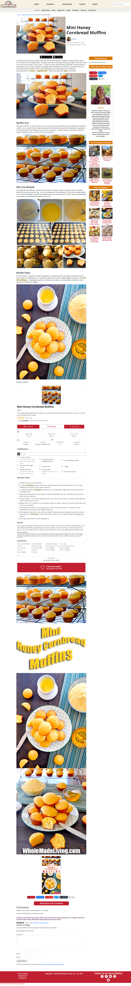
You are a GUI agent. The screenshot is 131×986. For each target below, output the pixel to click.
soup (65, 71)
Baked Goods (30, 14)
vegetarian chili (42, 71)
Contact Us (23, 978)
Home (18, 14)
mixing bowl (30, 485)
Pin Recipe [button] (53, 426)
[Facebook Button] (106, 976)
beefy (32, 71)
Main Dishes (46, 10)
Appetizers (60, 10)
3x (24, 454)
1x (18, 454)
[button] (18, 418)
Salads (68, 10)
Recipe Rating (20, 931)
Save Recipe (75, 426)
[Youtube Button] (108, 980)
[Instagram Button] (114, 976)
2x (21, 454)
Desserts (83, 10)
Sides (53, 10)
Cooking (23, 14)
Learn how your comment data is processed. (51, 964)
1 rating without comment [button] (40, 923)
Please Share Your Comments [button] (51, 903)
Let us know (50, 568)
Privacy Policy (23, 974)
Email (18, 957)
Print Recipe (58, 57)
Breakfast (75, 10)
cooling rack (35, 514)
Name (18, 953)
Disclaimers (22, 976)
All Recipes (92, 10)
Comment (19, 934)
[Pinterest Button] (102, 976)
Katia (75, 39)
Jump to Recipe (46, 57)
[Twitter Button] (110, 976)
